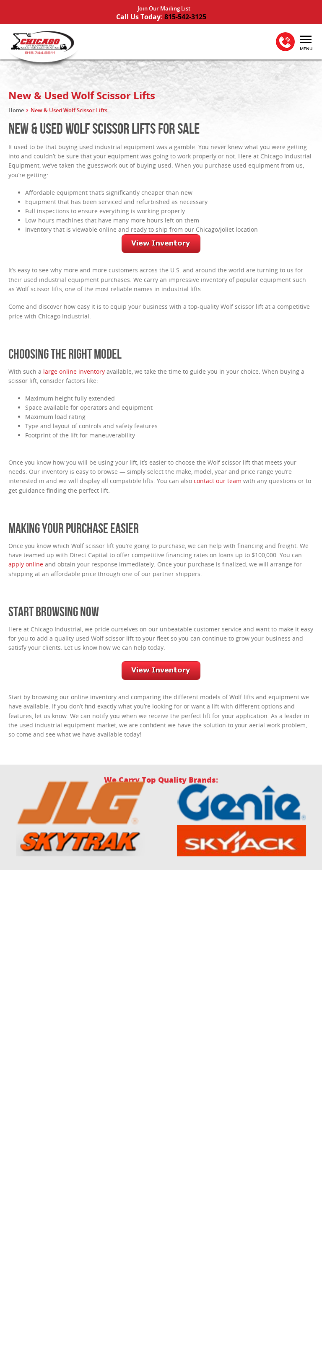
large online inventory (74, 371)
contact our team (218, 481)
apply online (25, 564)
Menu (306, 49)
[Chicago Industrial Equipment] (42, 47)
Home (16, 110)
